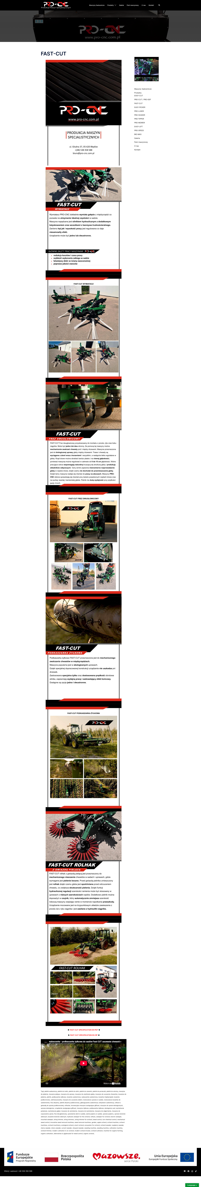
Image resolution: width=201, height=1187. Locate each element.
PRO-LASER (139, 111)
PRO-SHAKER (139, 115)
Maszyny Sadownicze (96, 5)
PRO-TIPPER (139, 119)
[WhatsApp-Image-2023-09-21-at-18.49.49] (144, 79)
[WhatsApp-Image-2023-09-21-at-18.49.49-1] (152, 79)
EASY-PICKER (139, 107)
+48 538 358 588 (25, 1171)
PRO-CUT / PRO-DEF (142, 99)
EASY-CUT (138, 96)
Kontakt (151, 5)
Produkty (110, 5)
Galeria (121, 5)
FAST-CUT (138, 103)
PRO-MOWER (139, 123)
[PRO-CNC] (56, 5)
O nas (144, 5)
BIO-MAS (137, 134)
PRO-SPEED (139, 130)
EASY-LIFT (138, 126)
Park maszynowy (133, 5)
